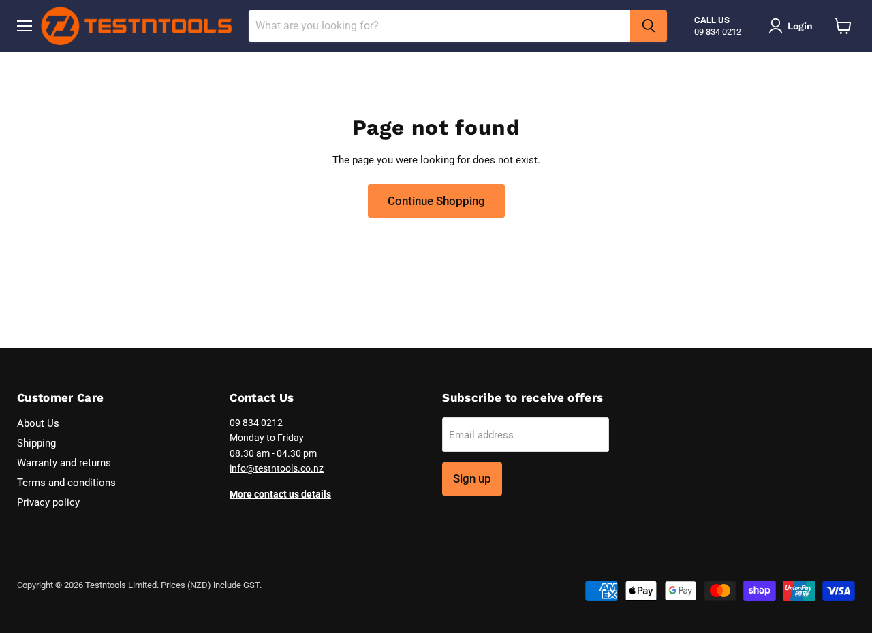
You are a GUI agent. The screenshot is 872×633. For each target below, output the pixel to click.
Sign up (472, 478)
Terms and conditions (66, 482)
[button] (793, 26)
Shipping (36, 443)
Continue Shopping (436, 201)
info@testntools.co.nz (277, 468)
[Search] (648, 26)
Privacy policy (48, 502)
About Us (38, 423)
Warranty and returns (64, 463)
